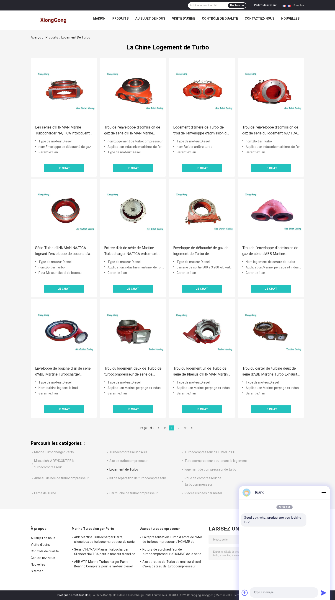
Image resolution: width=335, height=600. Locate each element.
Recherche (237, 5)
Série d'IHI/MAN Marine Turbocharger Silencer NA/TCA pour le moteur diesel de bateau (104, 552)
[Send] (323, 593)
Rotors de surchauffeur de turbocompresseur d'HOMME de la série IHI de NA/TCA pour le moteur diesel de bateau (171, 552)
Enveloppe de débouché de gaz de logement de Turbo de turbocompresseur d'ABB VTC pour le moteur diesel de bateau (201, 251)
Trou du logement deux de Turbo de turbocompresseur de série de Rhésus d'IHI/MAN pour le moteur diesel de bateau (133, 371)
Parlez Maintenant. (265, 5)
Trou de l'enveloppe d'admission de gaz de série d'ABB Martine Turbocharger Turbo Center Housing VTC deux (270, 251)
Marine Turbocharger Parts (54, 452)
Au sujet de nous (150, 18)
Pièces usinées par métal (203, 493)
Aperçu (36, 37)
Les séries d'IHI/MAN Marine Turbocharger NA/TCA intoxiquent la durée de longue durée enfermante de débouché (62, 130)
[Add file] (245, 593)
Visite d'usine (183, 18)
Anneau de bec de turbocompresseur (61, 478)
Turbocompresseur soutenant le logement (216, 461)
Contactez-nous (259, 18)
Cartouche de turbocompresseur (133, 493)
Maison (99, 18)
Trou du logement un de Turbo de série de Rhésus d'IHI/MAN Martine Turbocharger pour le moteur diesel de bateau (201, 371)
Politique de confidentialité (73, 595)
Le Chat (63, 168)
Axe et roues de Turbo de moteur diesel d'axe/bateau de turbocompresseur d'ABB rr (171, 564)
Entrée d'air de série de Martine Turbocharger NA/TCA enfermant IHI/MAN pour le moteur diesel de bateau (131, 251)
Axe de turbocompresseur (128, 461)
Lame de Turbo (45, 493)
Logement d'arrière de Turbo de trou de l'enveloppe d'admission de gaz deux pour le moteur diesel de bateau (201, 130)
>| (192, 428)
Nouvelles (290, 18)
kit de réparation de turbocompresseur (137, 478)
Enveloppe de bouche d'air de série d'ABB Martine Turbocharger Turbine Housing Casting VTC (63, 371)
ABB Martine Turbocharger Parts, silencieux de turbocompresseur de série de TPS (104, 540)
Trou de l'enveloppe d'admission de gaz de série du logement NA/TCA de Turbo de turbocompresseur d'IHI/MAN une (270, 130)
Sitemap (37, 571)
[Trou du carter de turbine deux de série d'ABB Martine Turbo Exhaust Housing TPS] (271, 332)
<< (164, 428)
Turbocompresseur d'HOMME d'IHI (209, 452)
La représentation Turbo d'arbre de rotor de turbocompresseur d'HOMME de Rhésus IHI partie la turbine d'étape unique (172, 540)
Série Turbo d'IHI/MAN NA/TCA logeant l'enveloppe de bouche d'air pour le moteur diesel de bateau (63, 251)
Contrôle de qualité (220, 18)
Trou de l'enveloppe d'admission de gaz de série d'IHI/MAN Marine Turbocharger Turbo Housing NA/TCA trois (132, 130)
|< (158, 428)
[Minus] (323, 492)
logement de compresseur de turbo (211, 469)
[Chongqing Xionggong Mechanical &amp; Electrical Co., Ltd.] (54, 19)
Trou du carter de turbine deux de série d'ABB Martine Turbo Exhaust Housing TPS (269, 371)
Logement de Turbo (123, 469)
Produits (120, 18)
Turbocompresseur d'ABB (128, 452)
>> (185, 428)
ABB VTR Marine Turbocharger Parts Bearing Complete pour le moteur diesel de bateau (103, 564)
